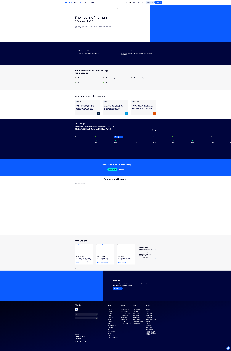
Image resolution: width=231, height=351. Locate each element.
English (77, 314)
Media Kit (110, 329)
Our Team (110, 313)
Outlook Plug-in (124, 317)
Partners (109, 319)
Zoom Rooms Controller (125, 313)
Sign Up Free (158, 2)
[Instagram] (86, 342)
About (109, 305)
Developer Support (149, 329)
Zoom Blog (110, 309)
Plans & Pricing (136, 315)
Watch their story (93, 113)
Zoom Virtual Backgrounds (126, 323)
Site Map (155, 346)
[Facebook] (83, 342)
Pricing (92, 2)
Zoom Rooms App (124, 311)
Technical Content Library (151, 319)
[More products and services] (164, 2)
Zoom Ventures (111, 335)
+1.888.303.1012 (79, 338)
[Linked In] (75, 342)
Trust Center (119, 346)
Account (147, 311)
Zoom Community (149, 317)
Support (143, 2)
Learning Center (149, 315)
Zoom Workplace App (125, 309)
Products (75, 2)
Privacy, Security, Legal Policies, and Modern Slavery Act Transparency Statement (151, 333)
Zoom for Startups (136, 323)
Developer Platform (111, 331)
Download (123, 305)
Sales (134, 305)
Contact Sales (150, 2)
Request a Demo (136, 317)
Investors (110, 321)
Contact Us (148, 323)
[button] (155, 130)
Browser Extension (124, 315)
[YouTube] (80, 342)
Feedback (148, 321)
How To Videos (149, 327)
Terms (111, 346)
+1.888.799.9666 (80, 336)
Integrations (110, 317)
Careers (109, 315)
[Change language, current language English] (130, 2)
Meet (134, 2)
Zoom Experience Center (138, 321)
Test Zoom (148, 309)
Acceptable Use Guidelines (126, 346)
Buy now (121, 169)
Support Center (149, 313)
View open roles (117, 288)
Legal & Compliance (134, 346)
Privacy (115, 346)
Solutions (87, 2)
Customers (110, 311)
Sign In (138, 2)
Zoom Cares (110, 327)
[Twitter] (78, 342)
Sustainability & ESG (112, 325)
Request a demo (112, 169)
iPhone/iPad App (124, 319)
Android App (123, 321)
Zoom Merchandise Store (113, 337)
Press (109, 323)
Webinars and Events (137, 319)
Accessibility (148, 325)
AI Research (110, 333)
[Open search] (127, 2)
